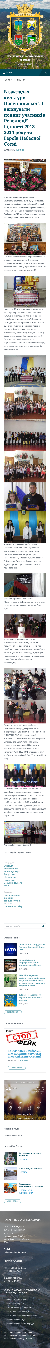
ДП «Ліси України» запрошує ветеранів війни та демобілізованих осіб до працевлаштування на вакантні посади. (32, 980)
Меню (9, 72)
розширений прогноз (25, 1114)
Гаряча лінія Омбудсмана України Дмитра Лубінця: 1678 (32, 947)
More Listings (12, 1201)
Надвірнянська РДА (15, 1320)
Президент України (15, 1304)
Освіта (24, 1159)
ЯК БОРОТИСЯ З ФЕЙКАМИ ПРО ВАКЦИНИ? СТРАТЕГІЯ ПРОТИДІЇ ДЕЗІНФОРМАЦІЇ (24, 1054)
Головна (8, 80)
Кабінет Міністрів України (18, 1308)
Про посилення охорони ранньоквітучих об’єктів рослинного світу (13, 901)
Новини (21, 80)
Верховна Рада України (17, 1300)
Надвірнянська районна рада (20, 1324)
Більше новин (13, 1012)
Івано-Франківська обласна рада (21, 1316)
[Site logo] (25, 51)
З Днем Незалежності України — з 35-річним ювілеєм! (30, 997)
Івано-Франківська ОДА (17, 1312)
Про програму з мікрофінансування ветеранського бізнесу (30, 962)
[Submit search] (43, 926)
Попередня (9, 863)
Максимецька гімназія (30, 1168)
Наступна (8, 892)
